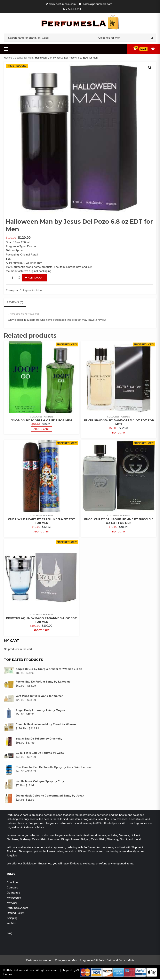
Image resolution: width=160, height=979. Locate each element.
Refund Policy (15, 912)
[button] (149, 67)
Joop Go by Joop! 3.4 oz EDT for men (41, 420)
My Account (72, 9)
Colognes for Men (23, 57)
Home (7, 57)
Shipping (12, 917)
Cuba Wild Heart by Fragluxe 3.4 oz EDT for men (41, 521)
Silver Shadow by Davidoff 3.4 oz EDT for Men (118, 422)
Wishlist (11, 923)
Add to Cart (36, 277)
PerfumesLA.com (17, 907)
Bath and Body (116, 960)
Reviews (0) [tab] (15, 302)
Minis (131, 960)
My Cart (12, 902)
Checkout (13, 882)
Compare (12, 887)
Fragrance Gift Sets (92, 960)
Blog (9, 932)
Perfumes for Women (39, 960)
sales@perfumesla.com (97, 3)
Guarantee (13, 892)
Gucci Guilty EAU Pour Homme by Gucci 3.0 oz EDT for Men (118, 521)
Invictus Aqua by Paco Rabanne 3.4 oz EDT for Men (41, 620)
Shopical (66, 970)
